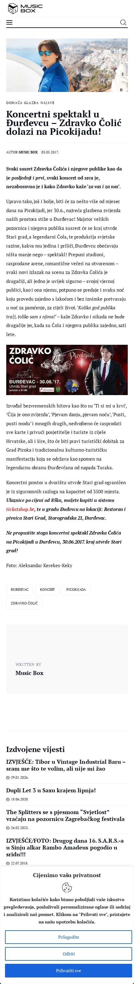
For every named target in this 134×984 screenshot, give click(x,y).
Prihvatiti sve (68, 970)
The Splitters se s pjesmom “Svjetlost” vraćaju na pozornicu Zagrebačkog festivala (65, 815)
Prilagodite (68, 937)
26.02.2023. (20, 828)
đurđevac (19, 589)
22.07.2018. (19, 863)
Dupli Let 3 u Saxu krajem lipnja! (51, 790)
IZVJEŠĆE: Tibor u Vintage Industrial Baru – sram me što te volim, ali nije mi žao (65, 765)
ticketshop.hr (20, 509)
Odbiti (69, 954)
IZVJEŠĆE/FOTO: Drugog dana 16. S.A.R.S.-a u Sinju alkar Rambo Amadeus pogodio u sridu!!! (65, 847)
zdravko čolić (24, 603)
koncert (47, 589)
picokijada (76, 589)
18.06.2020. (20, 799)
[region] (67, 925)
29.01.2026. (20, 777)
